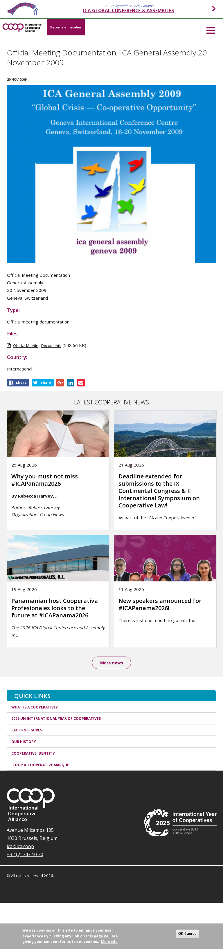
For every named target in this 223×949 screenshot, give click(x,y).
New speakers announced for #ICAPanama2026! (160, 604)
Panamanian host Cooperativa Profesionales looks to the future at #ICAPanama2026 (54, 608)
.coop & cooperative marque (40, 764)
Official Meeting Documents (37, 345)
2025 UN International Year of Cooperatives (56, 718)
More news (111, 663)
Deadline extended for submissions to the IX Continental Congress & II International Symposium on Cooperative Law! (159, 490)
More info (109, 941)
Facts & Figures (26, 730)
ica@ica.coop (20, 846)
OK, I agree (187, 934)
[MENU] (211, 29)
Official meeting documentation (38, 322)
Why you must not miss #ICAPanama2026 (44, 479)
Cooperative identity (33, 753)
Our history (23, 741)
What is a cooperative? (34, 707)
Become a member (65, 27)
